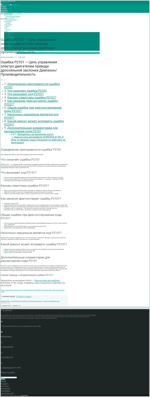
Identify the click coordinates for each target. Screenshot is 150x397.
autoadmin (22, 57)
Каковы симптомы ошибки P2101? (31, 97)
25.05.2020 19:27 (5, 303)
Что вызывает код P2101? (25, 94)
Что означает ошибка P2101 (27, 90)
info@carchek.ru (5, 2)
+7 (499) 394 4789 (7, 347)
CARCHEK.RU (24, 395)
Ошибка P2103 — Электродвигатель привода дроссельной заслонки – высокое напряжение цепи (30, 301)
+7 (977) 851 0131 (7, 357)
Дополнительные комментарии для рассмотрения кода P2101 (31, 129)
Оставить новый (23, 296)
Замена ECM (8, 252)
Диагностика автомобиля (46, 280)
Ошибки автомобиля (7, 57)
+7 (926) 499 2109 (7, 368)
